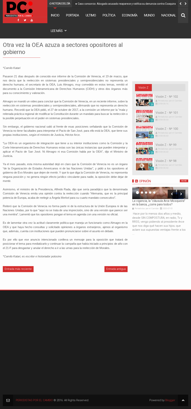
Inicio (55, 15)
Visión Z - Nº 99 (166, 145)
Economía (129, 15)
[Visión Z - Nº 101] (144, 116)
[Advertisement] (26, 316)
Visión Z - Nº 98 (166, 161)
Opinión (145, 181)
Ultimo (91, 15)
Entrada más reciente (18, 269)
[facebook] (18, 20)
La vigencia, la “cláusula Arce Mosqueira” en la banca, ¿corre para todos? (158, 202)
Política (109, 15)
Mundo (149, 15)
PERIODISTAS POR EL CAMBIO (34, 400)
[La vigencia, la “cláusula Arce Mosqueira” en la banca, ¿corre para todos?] (160, 193)
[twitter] (25, 20)
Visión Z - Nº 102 (167, 96)
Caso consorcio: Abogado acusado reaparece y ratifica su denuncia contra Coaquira (109, 3)
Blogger (170, 400)
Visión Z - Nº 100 (167, 129)
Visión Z (143, 87)
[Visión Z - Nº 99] (144, 148)
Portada (72, 15)
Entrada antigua (116, 269)
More (184, 181)
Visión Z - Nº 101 (167, 112)
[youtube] (32, 20)
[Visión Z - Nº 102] (144, 100)
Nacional (168, 15)
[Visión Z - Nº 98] (144, 164)
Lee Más (56, 31)
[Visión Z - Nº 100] (144, 132)
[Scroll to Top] (183, 400)
